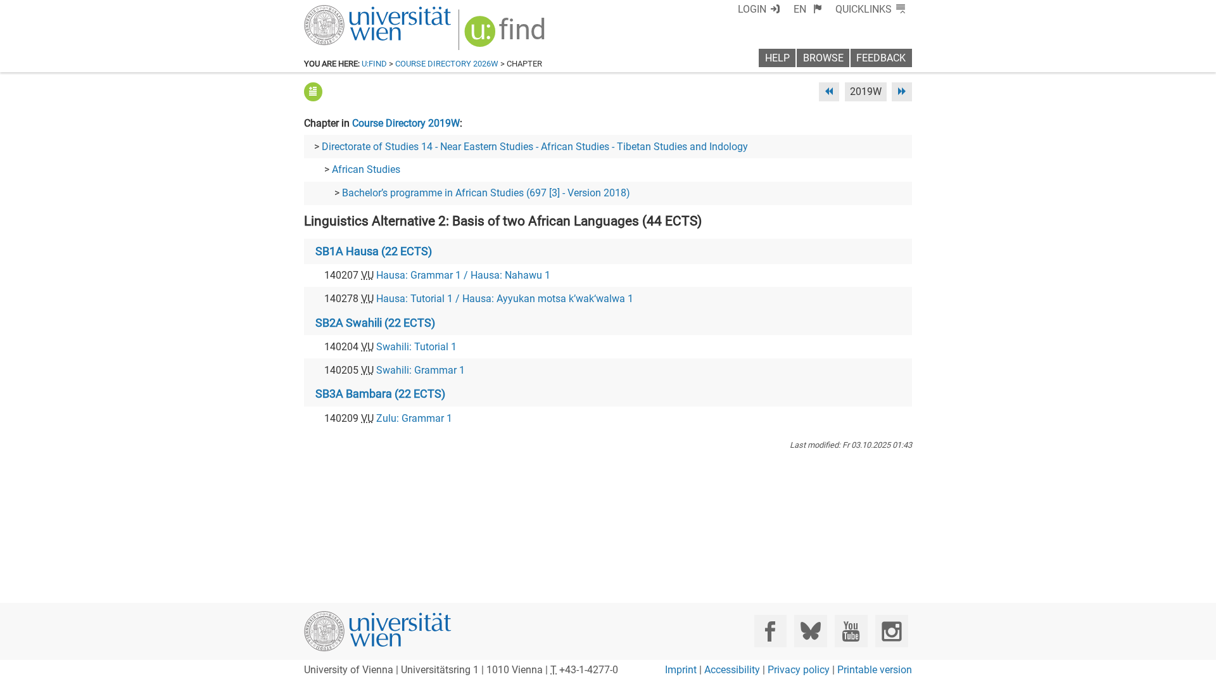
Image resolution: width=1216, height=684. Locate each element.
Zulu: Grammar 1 (414, 418)
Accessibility (732, 670)
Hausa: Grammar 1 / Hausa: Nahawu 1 (463, 275)
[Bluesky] (810, 631)
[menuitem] (807, 9)
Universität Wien (347, 11)
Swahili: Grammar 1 (420, 370)
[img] (506, 36)
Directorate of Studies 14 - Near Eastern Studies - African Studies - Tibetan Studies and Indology (535, 147)
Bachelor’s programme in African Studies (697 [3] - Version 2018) (486, 193)
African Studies (366, 169)
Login (752, 9)
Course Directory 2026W (446, 63)
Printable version (874, 670)
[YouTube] (851, 631)
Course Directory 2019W (406, 123)
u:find (374, 63)
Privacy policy (799, 670)
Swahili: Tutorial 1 (416, 347)
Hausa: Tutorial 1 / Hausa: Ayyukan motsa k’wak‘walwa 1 (504, 299)
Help (777, 58)
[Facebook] (770, 631)
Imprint (681, 670)
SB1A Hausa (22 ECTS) (373, 251)
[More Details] (313, 92)
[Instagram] (891, 631)
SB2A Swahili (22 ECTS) (375, 323)
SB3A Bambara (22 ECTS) (380, 394)
